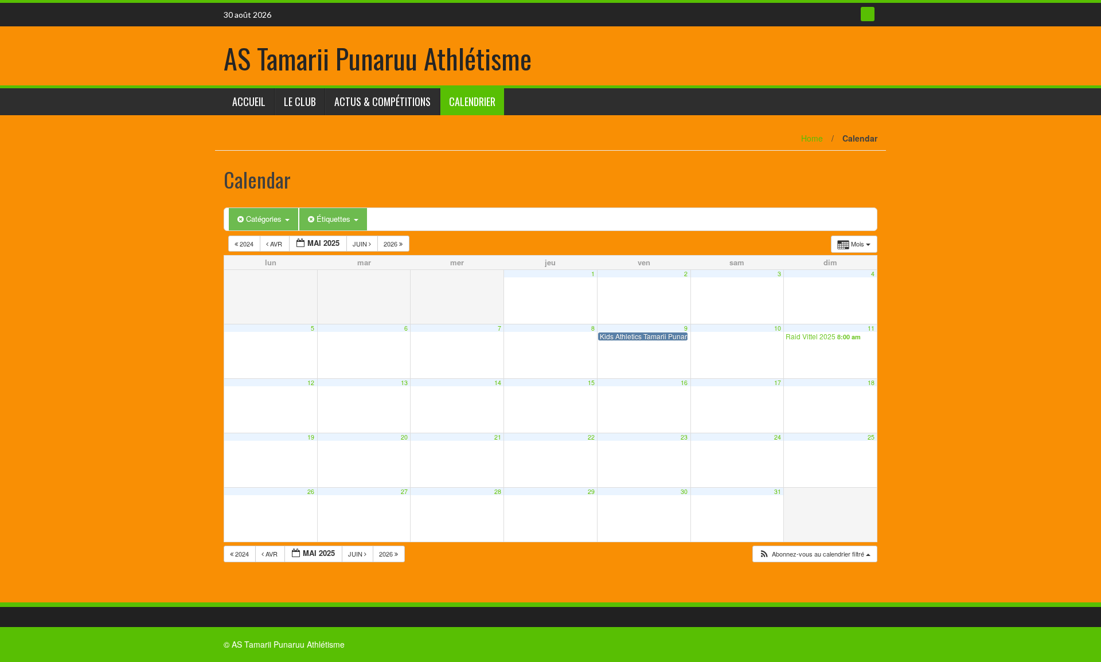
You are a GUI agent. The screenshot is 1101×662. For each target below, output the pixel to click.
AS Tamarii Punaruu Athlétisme (378, 58)
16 (684, 382)
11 (871, 328)
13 (404, 382)
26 (310, 491)
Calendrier (472, 101)
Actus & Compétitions (382, 101)
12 (310, 382)
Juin (361, 243)
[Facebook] (867, 14)
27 (404, 491)
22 (591, 437)
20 (404, 437)
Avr (276, 243)
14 (497, 382)
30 (684, 491)
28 (497, 491)
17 (777, 382)
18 (871, 382)
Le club (300, 101)
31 (777, 491)
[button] (814, 554)
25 (871, 437)
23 (684, 437)
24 (777, 437)
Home (812, 138)
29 (591, 491)
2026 (391, 243)
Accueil (249, 101)
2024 (246, 243)
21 (497, 437)
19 (310, 437)
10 (777, 328)
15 (591, 382)
